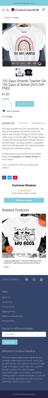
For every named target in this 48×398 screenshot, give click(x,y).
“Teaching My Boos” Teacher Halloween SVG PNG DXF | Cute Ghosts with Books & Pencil (23, 262)
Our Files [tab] (23, 123)
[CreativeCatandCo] (24, 10)
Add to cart (26, 104)
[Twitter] (9, 177)
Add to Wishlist (13, 111)
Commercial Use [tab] (39, 123)
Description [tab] (8, 123)
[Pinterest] (15, 177)
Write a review (24, 200)
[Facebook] (4, 177)
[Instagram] (34, 279)
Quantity (5, 98)
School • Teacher (12, 17)
